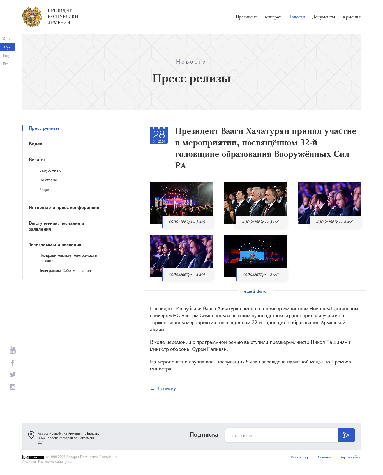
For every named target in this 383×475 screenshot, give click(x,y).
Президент (246, 17)
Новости (296, 17)
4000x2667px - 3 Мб (186, 274)
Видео (35, 144)
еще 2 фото (255, 291)
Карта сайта (350, 457)
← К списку (163, 388)
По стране (48, 179)
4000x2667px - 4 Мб (334, 221)
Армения (351, 17)
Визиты (37, 159)
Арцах (44, 189)
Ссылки (324, 457)
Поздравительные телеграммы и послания (68, 257)
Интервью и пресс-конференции (64, 207)
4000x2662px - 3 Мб (186, 221)
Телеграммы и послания (55, 244)
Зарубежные (50, 170)
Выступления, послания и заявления (56, 226)
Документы (323, 17)
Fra (6, 63)
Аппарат (272, 17)
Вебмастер (300, 457)
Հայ (6, 38)
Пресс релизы (44, 128)
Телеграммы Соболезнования (65, 270)
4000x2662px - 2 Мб (260, 274)
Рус (7, 47)
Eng (6, 55)
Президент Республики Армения (63, 16)
